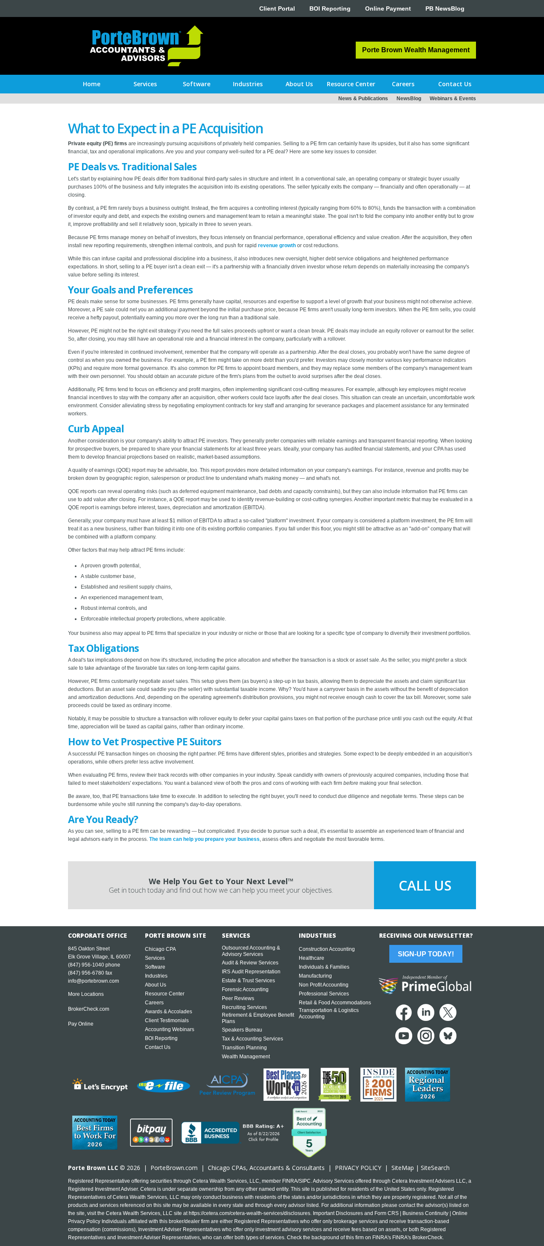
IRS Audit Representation (251, 972)
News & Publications (363, 98)
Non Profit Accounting (323, 985)
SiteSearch (435, 1168)
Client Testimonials (167, 1020)
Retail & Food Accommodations (335, 1003)
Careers (154, 1003)
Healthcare (311, 958)
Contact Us (157, 1047)
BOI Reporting (330, 8)
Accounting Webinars (169, 1029)
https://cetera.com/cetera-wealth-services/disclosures (249, 1213)
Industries (156, 976)
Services (155, 958)
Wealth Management (246, 1057)
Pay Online (81, 1024)
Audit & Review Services (250, 963)
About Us (155, 985)
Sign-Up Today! (426, 954)
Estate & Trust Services (248, 981)
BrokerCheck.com (88, 1009)
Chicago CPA (160, 949)
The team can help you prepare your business (204, 839)
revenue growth (277, 245)
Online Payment (388, 8)
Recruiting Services (244, 1007)
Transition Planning (244, 1048)
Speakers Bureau (242, 1030)
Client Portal (277, 8)
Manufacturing (315, 976)
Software (155, 967)
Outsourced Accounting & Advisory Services (251, 951)
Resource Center (164, 994)
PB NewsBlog (445, 8)
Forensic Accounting (245, 989)
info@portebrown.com (93, 981)
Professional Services (324, 994)
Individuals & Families (324, 967)
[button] (145, 84)
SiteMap (402, 1168)
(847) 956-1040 (86, 965)
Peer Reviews (238, 998)
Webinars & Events (453, 98)
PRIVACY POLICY (358, 1168)
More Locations (86, 994)
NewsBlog (409, 98)
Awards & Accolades (168, 1012)
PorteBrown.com (174, 1168)
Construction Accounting (327, 949)
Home (91, 84)
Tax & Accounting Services (252, 1039)
